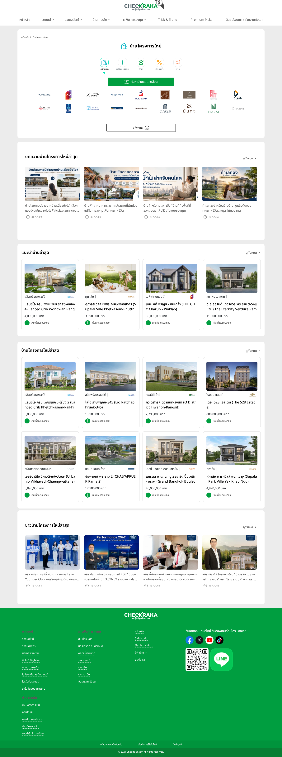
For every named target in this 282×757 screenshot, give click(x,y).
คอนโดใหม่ (28, 712)
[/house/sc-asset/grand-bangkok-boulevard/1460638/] (171, 450)
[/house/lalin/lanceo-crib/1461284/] (50, 376)
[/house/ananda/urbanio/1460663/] (50, 450)
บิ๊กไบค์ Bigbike (31, 660)
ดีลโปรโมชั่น (141, 638)
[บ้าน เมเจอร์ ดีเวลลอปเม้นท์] (165, 108)
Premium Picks (201, 19)
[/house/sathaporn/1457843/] (231, 278)
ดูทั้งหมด (138, 128)
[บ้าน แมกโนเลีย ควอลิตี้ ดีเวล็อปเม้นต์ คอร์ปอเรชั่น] (141, 108)
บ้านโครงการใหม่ (31, 705)
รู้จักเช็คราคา (141, 653)
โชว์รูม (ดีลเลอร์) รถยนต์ (35, 675)
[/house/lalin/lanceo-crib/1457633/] (50, 278)
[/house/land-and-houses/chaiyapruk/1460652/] (110, 450)
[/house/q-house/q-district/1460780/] (171, 376)
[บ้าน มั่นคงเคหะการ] (189, 108)
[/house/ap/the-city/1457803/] (171, 278)
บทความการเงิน (30, 667)
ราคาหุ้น (82, 667)
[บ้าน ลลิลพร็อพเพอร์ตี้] (92, 108)
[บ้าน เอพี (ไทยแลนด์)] (68, 95)
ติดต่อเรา (140, 660)
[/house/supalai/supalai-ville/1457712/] (110, 278)
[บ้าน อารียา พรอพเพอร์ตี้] (92, 95)
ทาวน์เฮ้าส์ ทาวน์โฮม (33, 733)
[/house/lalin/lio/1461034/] (110, 376)
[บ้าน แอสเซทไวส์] (116, 95)
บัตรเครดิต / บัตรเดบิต (90, 646)
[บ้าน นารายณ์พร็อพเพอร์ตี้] (213, 108)
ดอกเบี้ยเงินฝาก (86, 653)
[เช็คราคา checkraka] (141, 6)
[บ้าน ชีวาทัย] (213, 95)
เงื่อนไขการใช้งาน (144, 646)
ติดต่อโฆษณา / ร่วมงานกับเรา (244, 19)
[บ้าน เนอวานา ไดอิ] (237, 108)
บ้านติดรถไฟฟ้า (30, 726)
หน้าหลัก (24, 19)
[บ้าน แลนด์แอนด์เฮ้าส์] (116, 108)
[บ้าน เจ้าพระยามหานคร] (165, 95)
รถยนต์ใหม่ (28, 639)
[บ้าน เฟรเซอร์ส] (44, 108)
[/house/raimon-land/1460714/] (231, 376)
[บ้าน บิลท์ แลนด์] (141, 95)
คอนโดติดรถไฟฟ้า (32, 719)
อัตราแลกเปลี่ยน (87, 682)
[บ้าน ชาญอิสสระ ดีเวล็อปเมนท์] (189, 95)
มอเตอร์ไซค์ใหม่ (30, 653)
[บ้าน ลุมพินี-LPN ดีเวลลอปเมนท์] (68, 108)
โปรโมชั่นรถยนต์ (30, 682)
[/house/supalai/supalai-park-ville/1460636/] (231, 450)
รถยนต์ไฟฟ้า (29, 646)
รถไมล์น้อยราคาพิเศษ (33, 689)
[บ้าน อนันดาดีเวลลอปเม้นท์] (44, 95)
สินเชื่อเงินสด (85, 639)
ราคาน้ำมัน (84, 675)
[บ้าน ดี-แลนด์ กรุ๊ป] (237, 95)
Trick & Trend (167, 19)
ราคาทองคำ (84, 660)
